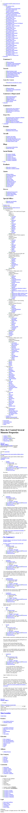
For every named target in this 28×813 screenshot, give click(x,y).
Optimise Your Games (22, 295)
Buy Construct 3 (12, 167)
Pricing (4, 730)
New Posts (11, 148)
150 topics (11, 466)
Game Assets (6, 767)
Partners (5, 744)
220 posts (16, 660)
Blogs (7, 407)
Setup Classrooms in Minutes (18, 117)
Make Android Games (22, 293)
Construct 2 (15, 314)
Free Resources (15, 109)
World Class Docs (14, 118)
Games (11, 179)
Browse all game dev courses (15, 82)
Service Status (6, 807)
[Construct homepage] (11, 3)
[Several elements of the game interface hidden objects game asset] (1, 453)
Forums (8, 380)
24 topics (11, 501)
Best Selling (13, 193)
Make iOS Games (22, 294)
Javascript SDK (12, 100)
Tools (10, 186)
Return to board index (11, 705)
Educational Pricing (13, 120)
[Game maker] (11, 207)
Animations (13, 175)
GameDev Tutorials (7, 769)
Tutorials (11, 90)
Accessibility (6, 805)
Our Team (5, 758)
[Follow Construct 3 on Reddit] (10, 154)
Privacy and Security (15, 111)
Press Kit (5, 759)
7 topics (10, 598)
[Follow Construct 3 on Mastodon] (11, 160)
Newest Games (12, 137)
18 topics (11, 660)
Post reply (3, 443)
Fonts (10, 178)
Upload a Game (13, 141)
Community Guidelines (8, 773)
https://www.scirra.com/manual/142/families (14, 530)
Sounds (14, 181)
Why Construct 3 (7, 739)
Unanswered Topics (7, 421)
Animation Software (7, 722)
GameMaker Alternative (8, 727)
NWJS (13, 97)
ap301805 (3, 459)
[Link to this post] (9, 468)
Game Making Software (8, 721)
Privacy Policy (6, 803)
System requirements (16, 63)
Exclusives (11, 195)
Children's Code (6, 804)
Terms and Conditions (8, 802)
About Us (5, 757)
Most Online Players (14, 140)
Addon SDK (13, 65)
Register (5, 205)
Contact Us (8, 415)
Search (4, 424)
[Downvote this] (21, 467)
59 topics (11, 614)
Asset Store (8, 366)
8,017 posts (16, 614)
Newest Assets (14, 191)
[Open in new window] (3, 495)
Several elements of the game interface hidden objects (12, 454)
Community (5, 123)
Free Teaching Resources (8, 741)
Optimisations (16, 76)
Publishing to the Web (17, 72)
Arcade (7, 391)
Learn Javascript (6, 742)
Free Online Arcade (7, 772)
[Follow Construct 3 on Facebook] (11, 159)
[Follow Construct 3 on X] (9, 156)
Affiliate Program (7, 751)
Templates (12, 182)
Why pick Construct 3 (15, 108)
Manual (12, 62)
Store (4, 161)
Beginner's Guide (13, 71)
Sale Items (11, 202)
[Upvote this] (10, 467)
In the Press (5, 760)
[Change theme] (12, 418)
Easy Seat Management (8, 740)
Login (8, 205)
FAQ (10, 112)
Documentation (6, 731)
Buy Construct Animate (14, 168)
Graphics (12, 180)
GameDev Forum (7, 768)
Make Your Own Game (8, 728)
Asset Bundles (13, 201)
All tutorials (11, 77)
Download (14, 96)
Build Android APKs (15, 73)
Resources (5, 56)
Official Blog (15, 147)
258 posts (16, 501)
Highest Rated (13, 194)
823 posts (16, 466)
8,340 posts (16, 631)
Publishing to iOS (14, 74)
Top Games (12, 136)
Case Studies (6, 733)
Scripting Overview (14, 64)
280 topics (11, 631)
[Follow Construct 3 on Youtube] (11, 155)
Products (5, 4)
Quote (13, 470)
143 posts (16, 583)
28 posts (15, 598)
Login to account (13, 417)
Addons (11, 174)
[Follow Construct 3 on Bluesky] (11, 157)
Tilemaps (11, 185)
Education (5, 102)
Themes (12, 184)
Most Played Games (16, 138)
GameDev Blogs (6, 771)
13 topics (11, 583)
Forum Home (13, 129)
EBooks (11, 176)
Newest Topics (14, 130)
